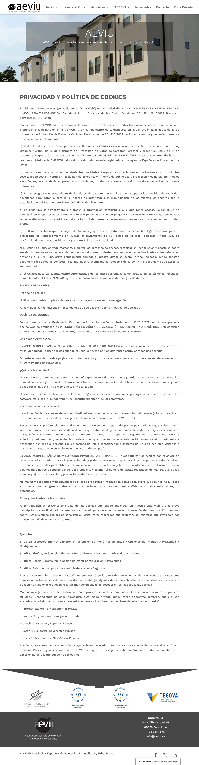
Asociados (98, 7)
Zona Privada (183, 7)
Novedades (143, 7)
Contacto (162, 7)
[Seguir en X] (165, 755)
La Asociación (72, 7)
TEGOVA (120, 7)
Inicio (50, 7)
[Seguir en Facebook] (156, 755)
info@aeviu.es (155, 736)
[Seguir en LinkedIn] (175, 755)
